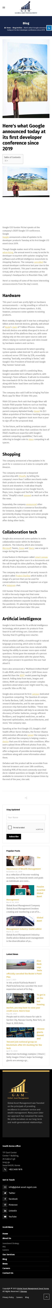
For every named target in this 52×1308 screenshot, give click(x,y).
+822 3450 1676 (15, 1169)
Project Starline (23, 576)
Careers (6, 1250)
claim (14, 327)
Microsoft (7, 548)
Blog (5, 1259)
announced (31, 504)
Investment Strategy (11, 1243)
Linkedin (13, 1211)
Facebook (13, 1199)
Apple (7, 327)
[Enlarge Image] (26, 78)
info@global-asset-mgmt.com (23, 1187)
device (6, 741)
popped (27, 495)
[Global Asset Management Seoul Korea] (26, 7)
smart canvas (41, 557)
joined (31, 735)
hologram (11, 585)
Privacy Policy (8, 1297)
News (5, 1263)
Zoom (21, 548)
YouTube (13, 1216)
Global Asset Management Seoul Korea (33, 1289)
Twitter (12, 1193)
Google (6, 237)
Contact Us (8, 1273)
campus (35, 694)
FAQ (4, 1247)
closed (37, 411)
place (31, 439)
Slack (31, 548)
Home (5, 1233)
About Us (7, 1238)
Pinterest (13, 1205)
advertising (8, 252)
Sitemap (23, 1291)
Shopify (22, 476)
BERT (22, 675)
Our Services (9, 1254)
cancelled (38, 262)
